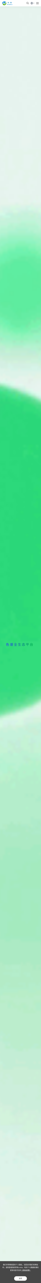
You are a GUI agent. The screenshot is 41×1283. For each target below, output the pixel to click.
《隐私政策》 (26, 1270)
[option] (20, 644)
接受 (20, 1278)
